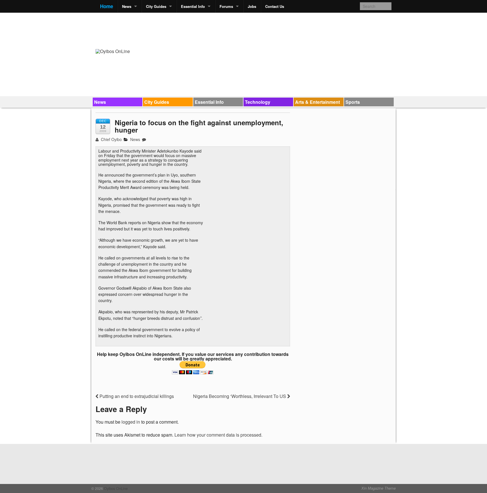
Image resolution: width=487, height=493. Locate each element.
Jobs (252, 6)
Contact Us (274, 6)
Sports (353, 102)
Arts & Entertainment (317, 102)
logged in (130, 422)
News (126, 6)
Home (106, 6)
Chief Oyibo (111, 139)
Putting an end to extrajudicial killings (136, 396)
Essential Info (193, 6)
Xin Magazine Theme (378, 488)
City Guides (156, 6)
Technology (257, 102)
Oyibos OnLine (115, 488)
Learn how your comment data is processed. (218, 435)
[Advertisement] (288, 30)
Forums (226, 6)
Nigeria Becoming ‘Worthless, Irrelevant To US (240, 396)
